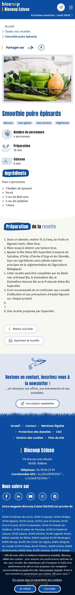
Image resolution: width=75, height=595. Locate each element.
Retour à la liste (23, 329)
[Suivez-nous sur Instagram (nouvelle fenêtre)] (42, 496)
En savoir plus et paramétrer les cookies (37, 579)
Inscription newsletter (40, 403)
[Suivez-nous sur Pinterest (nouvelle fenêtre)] (54, 496)
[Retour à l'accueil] (11, 4)
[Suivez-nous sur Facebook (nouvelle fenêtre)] (6, 496)
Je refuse (25, 588)
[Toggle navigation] (71, 8)
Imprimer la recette (26, 340)
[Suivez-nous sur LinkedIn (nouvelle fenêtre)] (18, 496)
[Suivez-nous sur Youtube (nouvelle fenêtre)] (30, 496)
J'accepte (49, 588)
